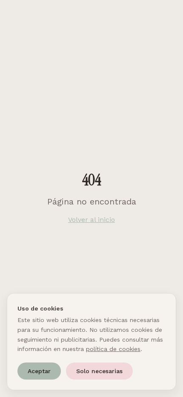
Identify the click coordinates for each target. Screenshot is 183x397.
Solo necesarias (99, 371)
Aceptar (39, 371)
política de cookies (113, 348)
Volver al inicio (91, 220)
